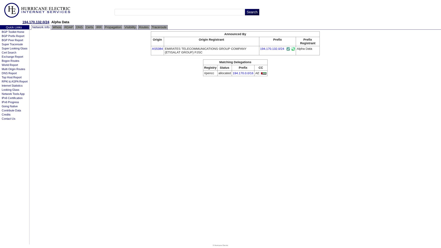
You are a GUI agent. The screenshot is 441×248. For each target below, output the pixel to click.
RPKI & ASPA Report (15, 81)
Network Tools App (13, 93)
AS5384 (157, 48)
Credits (6, 114)
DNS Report (9, 73)
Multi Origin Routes (13, 69)
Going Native (10, 106)
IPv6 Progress (10, 102)
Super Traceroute (12, 44)
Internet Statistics (12, 85)
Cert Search (9, 52)
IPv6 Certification (12, 98)
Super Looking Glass (14, 48)
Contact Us (8, 118)
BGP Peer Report (12, 40)
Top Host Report (12, 77)
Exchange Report (12, 56)
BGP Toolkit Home (13, 31)
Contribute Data (11, 110)
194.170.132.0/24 (35, 22)
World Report (10, 64)
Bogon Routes (10, 60)
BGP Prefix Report (13, 36)
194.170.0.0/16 (243, 73)
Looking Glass (10, 89)
